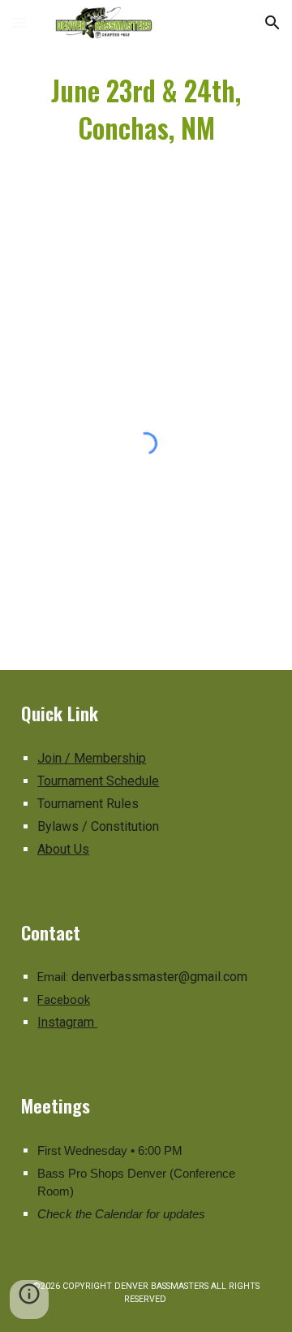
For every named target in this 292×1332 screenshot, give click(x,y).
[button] (19, 22)
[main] (146, 109)
